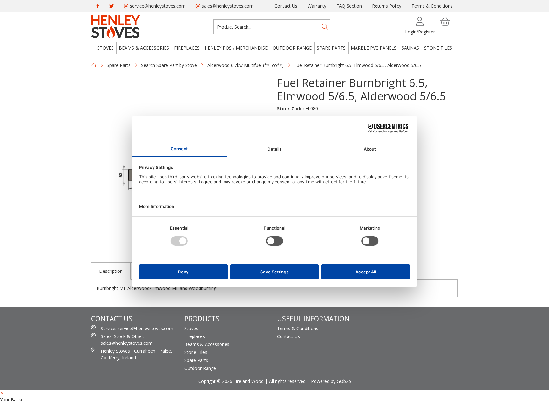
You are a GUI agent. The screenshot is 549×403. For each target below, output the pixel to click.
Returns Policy (386, 6)
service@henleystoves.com (157, 6)
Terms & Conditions (432, 6)
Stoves (105, 48)
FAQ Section (349, 6)
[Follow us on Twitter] (111, 6)
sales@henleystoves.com (227, 6)
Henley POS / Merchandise (236, 48)
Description (111, 271)
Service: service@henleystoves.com (137, 328)
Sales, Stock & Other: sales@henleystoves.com (126, 339)
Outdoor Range (292, 48)
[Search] (325, 27)
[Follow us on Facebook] (97, 6)
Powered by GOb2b (331, 381)
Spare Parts (331, 48)
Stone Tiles (438, 48)
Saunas (410, 48)
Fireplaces (187, 48)
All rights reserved (287, 381)
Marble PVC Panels (373, 48)
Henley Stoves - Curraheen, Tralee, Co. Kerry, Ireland (136, 354)
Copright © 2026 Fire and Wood (231, 381)
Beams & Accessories (144, 48)
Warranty (317, 6)
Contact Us (285, 6)
